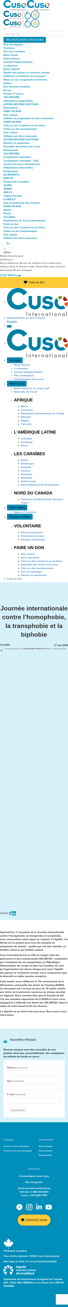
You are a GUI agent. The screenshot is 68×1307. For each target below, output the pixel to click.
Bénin (24, 406)
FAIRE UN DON (12, 111)
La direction (10, 65)
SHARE (7, 188)
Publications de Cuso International (24, 220)
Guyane (25, 470)
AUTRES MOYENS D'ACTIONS (21, 104)
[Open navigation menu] (9, 326)
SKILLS (7, 192)
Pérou (24, 445)
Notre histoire (11, 58)
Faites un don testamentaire (20, 129)
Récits (7, 210)
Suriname (26, 477)
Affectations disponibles (18, 100)
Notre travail (10, 55)
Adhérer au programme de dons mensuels (28, 118)
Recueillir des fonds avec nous (21, 146)
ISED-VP (8, 178)
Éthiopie (26, 416)
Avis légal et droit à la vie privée (22, 1261)
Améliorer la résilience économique (24, 76)
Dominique (27, 463)
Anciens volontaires (33, 539)
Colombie (26, 438)
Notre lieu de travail (25, 391)
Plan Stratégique (13, 44)
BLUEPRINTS (11, 174)
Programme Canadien (16, 181)
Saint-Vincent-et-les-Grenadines (40, 484)
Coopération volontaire (17, 157)
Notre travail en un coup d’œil (31, 388)
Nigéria (25, 420)
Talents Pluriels (12, 195)
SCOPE (7, 185)
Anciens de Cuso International (21, 164)
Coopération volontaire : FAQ (20, 160)
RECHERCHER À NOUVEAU (25, 39)
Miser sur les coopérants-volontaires (25, 79)
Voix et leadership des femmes (21, 202)
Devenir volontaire (32, 532)
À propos (8, 47)
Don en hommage (31, 571)
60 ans (7, 90)
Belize (24, 460)
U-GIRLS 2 (9, 199)
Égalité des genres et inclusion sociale (26, 72)
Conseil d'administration (18, 62)
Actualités (9, 216)
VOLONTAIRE (11, 97)
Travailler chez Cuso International (17, 1151)
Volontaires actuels (32, 535)
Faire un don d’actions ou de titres (24, 125)
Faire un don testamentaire (37, 568)
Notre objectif (11, 69)
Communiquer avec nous (29, 379)
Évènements (10, 107)
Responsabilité (45, 1155)
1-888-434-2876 (40, 1191)
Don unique (10, 114)
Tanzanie (26, 424)
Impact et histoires (25, 512)
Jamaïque (26, 474)
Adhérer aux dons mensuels (20, 136)
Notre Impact (17, 507)
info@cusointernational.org (34, 1188)
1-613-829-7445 (38, 1195)
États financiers (45, 1151)
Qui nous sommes (14, 51)
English (12, 321)
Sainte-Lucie (28, 481)
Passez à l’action (13, 93)
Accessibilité (49, 1261)
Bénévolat (13, 317)
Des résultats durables (16, 86)
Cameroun (27, 410)
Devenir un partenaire (16, 143)
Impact (7, 83)
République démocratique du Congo (42, 413)
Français (40, 317)
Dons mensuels (30, 557)
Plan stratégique (23, 375)
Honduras (27, 442)
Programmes (10, 171)
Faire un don (11, 224)
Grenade (26, 467)
